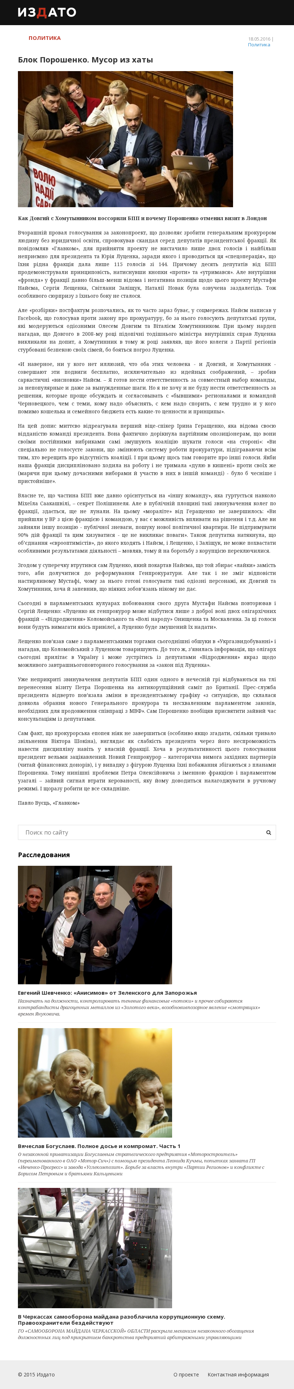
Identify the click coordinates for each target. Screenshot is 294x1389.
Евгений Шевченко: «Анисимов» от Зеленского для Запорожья (107, 992)
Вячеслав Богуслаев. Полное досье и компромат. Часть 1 (99, 1145)
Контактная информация (238, 1374)
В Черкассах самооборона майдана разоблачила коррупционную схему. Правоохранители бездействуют (121, 1319)
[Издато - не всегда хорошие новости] (47, 12)
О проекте (186, 1374)
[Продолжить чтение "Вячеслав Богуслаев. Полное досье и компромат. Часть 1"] (147, 1083)
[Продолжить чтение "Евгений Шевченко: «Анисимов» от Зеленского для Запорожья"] (147, 925)
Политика (259, 44)
